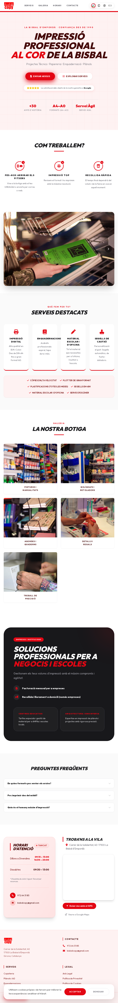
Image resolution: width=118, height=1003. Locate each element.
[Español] (99, 5)
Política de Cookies (72, 983)
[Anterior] (9, 248)
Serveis (28, 5)
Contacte (73, 5)
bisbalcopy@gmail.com (28, 902)
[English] (104, 5)
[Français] (110, 5)
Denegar (98, 992)
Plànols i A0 (9, 978)
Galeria (43, 5)
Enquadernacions (12, 983)
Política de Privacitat (72, 978)
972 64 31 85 (23, 895)
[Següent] (108, 248)
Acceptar (75, 992)
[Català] (93, 5)
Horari (57, 5)
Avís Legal (67, 973)
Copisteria (9, 973)
